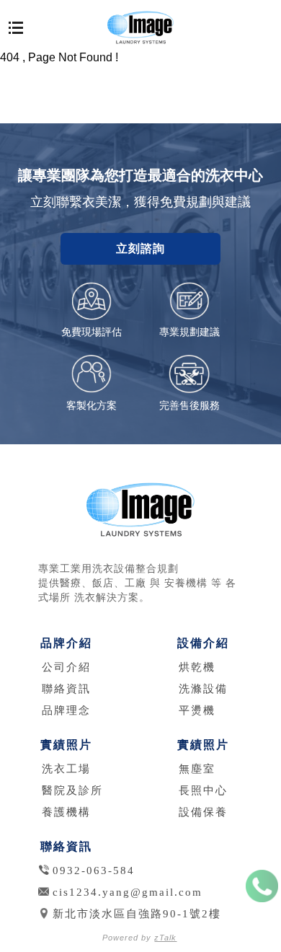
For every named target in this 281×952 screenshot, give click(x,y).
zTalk (165, 937)
